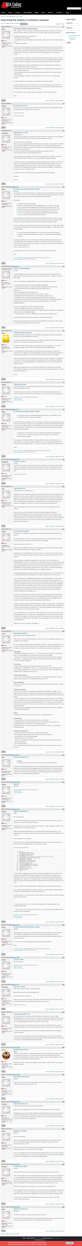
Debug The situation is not (21, 757)
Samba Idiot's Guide (18, 400)
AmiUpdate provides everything (22, 332)
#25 (63, 1207)
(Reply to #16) (15, 957)
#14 (63, 782)
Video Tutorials (27, 12)
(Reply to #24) (15, 1207)
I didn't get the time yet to (21, 1104)
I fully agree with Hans (20, 384)
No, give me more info (41, 1244)
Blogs (36, 12)
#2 (63, 103)
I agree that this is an (19, 488)
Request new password (72, 38)
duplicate (16, 784)
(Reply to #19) (16, 1047)
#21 (63, 1075)
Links (43, 12)
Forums (3, 16)
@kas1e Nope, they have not (22, 1077)
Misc (21, 16)
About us (50, 12)
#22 (63, 1102)
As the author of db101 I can (21, 1014)
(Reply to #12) (15, 755)
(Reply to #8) (15, 459)
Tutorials (17, 12)
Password (69, 28)
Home (3, 12)
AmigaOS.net (17, 397)
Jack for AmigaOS (18, 398)
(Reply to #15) (15, 925)
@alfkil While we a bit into (21, 1049)
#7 (63, 382)
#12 (63, 631)
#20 (63, 1047)
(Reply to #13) (16, 782)
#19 (63, 1012)
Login (67, 12)
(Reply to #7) (15, 409)
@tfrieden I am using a (20, 1131)
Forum (10, 12)
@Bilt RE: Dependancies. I (21, 811)
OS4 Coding (38, 1238)
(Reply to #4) (15, 266)
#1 (63, 27)
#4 (63, 187)
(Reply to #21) (16, 1102)
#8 (63, 409)
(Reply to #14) (16, 809)
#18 (63, 984)
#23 (63, 1129)
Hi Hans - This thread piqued (22, 268)
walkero (46, 1240)
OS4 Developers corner (12, 16)
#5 (63, 266)
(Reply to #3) (15, 187)
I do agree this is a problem (21, 531)
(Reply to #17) (15, 984)
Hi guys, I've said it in (20, 461)
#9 (63, 459)
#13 (63, 755)
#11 (63, 529)
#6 (63, 331)
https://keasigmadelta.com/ (19, 259)
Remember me (72, 32)
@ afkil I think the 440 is (20, 1166)
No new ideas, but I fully (20, 105)
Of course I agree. (19, 959)
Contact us (59, 12)
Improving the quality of (20, 633)
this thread (23, 31)
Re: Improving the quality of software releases (26, 189)
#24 (63, 1164)
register (8, 23)
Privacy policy (56, 1238)
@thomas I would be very (21, 1209)
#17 (63, 957)
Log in (2, 23)
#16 (63, 925)
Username (69, 23)
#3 (63, 131)
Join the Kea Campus (18, 257)
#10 (63, 486)
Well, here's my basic (20, 986)
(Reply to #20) (16, 1075)
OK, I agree (69, 1243)
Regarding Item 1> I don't (21, 133)
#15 (63, 809)
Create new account (74, 35)
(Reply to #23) (15, 1164)
